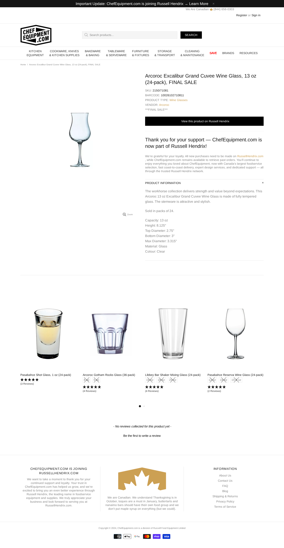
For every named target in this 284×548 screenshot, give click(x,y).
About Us (225, 475)
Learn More (198, 4)
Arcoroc (164, 104)
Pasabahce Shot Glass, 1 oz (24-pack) (45, 374)
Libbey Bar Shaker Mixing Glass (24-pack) (173, 374)
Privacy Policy (225, 501)
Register (241, 15)
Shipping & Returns (225, 496)
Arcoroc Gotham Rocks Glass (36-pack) (109, 374)
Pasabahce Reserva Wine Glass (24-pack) (235, 374)
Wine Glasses (178, 100)
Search (191, 35)
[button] (48, 381)
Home (23, 64)
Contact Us (225, 480)
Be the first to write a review (142, 435)
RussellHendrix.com (250, 156)
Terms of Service (225, 506)
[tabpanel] (48, 345)
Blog (225, 491)
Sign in (256, 15)
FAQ (225, 486)
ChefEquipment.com (36, 35)
